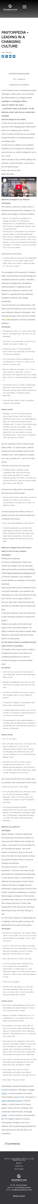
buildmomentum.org (23, 1187)
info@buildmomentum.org (22, 1189)
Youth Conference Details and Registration (19, 1159)
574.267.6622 (21, 1185)
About (19, 1163)
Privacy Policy (19, 1196)
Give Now (19, 1169)
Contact (19, 1166)
